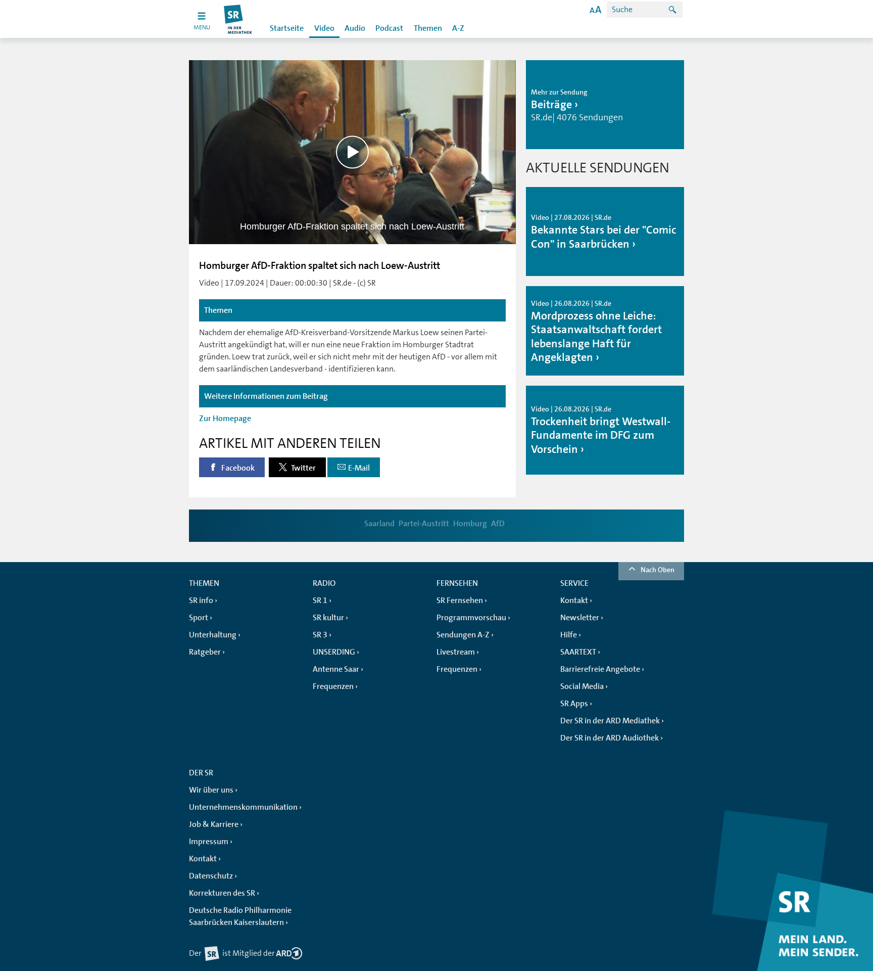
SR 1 (320, 600)
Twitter (302, 468)
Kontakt (574, 600)
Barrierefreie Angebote (600, 669)
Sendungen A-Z (463, 635)
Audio (355, 28)
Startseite (287, 28)
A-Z (458, 28)
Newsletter (579, 618)
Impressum (208, 842)
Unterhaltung (212, 635)
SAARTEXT (578, 652)
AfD (498, 524)
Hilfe (568, 635)
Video (324, 28)
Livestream (456, 652)
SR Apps (574, 704)
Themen (428, 28)
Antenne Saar (336, 669)
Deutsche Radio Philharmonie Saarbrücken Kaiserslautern (240, 916)
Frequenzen (333, 686)
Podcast (389, 28)
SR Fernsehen (460, 600)
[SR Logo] (238, 19)
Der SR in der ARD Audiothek (609, 738)
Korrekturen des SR (222, 893)
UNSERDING (334, 652)
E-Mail (359, 468)
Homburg (470, 524)
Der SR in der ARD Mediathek (610, 721)
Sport (198, 618)
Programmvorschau (471, 618)
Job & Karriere (213, 824)
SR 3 (320, 635)
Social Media (582, 686)
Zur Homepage (225, 418)
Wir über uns (211, 790)
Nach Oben (657, 569)
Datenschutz (211, 876)
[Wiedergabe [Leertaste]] (352, 151)
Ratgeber (205, 652)
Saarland (379, 524)
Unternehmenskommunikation (243, 807)
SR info (201, 600)
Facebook (237, 468)
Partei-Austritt (424, 524)
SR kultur (328, 618)
